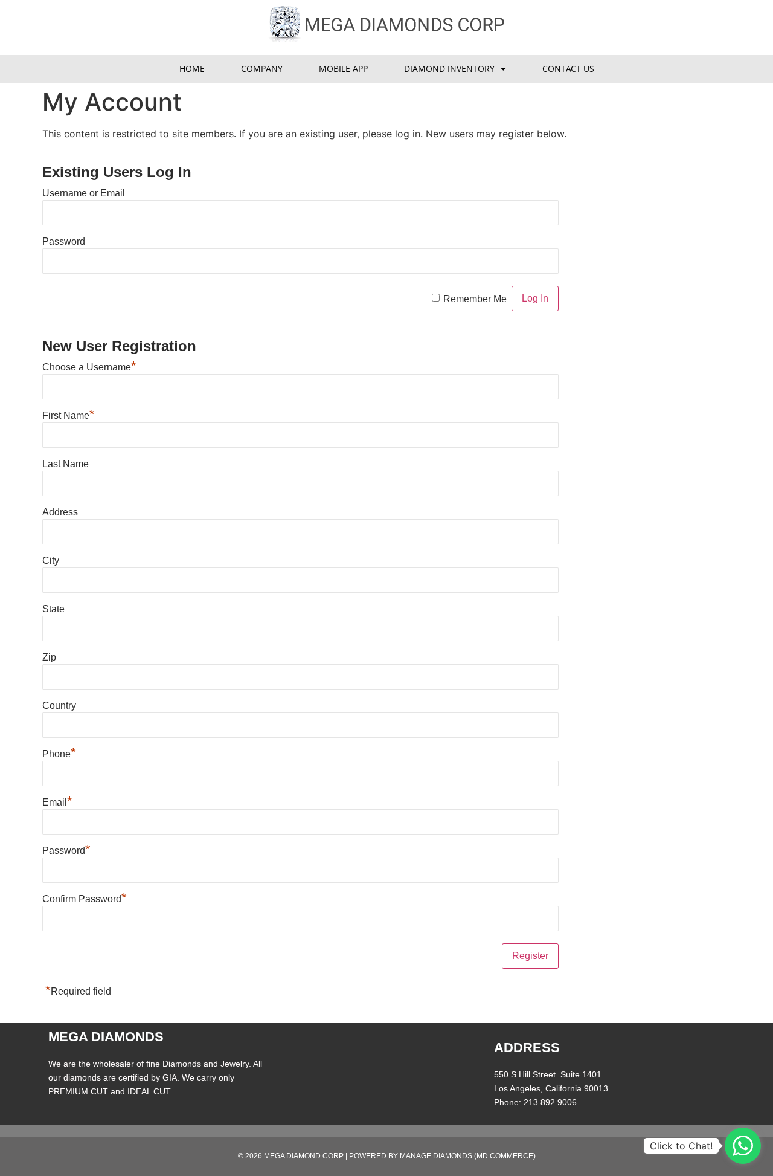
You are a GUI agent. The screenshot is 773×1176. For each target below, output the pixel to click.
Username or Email (83, 193)
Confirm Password (84, 899)
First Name (68, 415)
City (50, 560)
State (53, 609)
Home (192, 68)
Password (63, 241)
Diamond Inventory (449, 68)
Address (60, 512)
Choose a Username (89, 367)
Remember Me (475, 299)
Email (57, 802)
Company (262, 68)
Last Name (65, 464)
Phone (59, 754)
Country (59, 705)
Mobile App (343, 68)
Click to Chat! (681, 1146)
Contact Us (568, 68)
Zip (49, 657)
